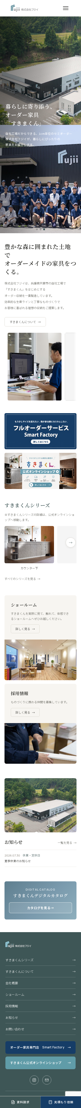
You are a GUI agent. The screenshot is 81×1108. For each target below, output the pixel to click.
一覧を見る (67, 842)
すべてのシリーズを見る (22, 579)
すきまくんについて (25, 322)
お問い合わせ (40, 1029)
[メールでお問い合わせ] (46, 1080)
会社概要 (40, 983)
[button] (37, 229)
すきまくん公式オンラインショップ (40, 1062)
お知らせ (40, 1017)
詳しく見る (25, 629)
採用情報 (40, 1006)
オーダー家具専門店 (40, 1047)
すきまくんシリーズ (40, 960)
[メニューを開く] (65, 8)
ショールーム (40, 994)
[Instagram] (34, 1080)
